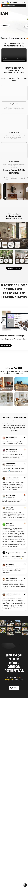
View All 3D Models (13, 268)
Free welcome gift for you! (9, 5)
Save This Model (14, 235)
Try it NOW (13, 688)
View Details (10, 625)
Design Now (13, 191)
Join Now (24, 2)
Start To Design (14, 93)
